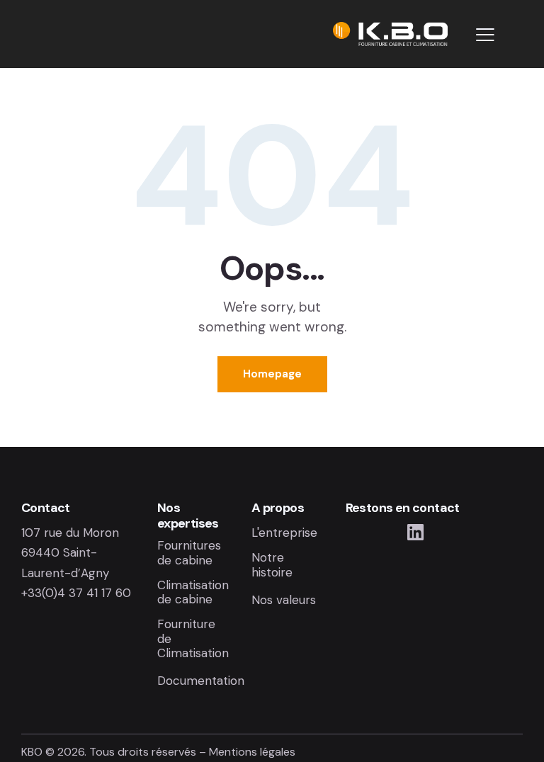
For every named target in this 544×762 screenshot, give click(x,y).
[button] (485, 34)
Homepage (272, 374)
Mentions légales (252, 751)
